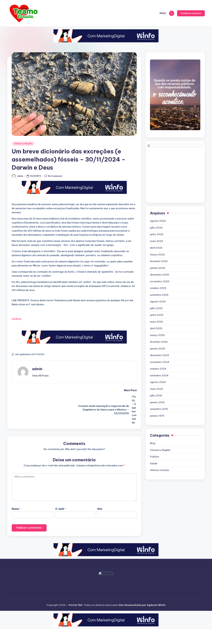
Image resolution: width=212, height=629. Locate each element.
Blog (152, 443)
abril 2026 (156, 247)
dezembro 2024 (159, 355)
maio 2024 (156, 388)
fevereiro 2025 (159, 341)
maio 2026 (156, 241)
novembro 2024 (159, 362)
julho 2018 (156, 395)
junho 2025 (156, 315)
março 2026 (157, 254)
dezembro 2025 (159, 274)
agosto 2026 (158, 220)
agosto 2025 (158, 301)
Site (99, 508)
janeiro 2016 (157, 402)
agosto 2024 (158, 382)
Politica (154, 456)
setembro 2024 (159, 375)
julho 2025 (156, 308)
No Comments (55, 176)
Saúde (153, 463)
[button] (191, 13)
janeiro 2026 (157, 268)
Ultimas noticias (159, 470)
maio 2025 (156, 321)
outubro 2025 (158, 288)
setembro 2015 (159, 409)
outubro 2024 (158, 368)
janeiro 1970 (157, 415)
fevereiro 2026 (159, 261)
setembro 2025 (159, 294)
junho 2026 (156, 234)
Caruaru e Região (23, 143)
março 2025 (157, 335)
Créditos (16, 318)
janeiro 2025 (157, 348)
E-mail (61, 508)
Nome (16, 508)
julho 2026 (156, 227)
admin (37, 369)
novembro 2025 (159, 281)
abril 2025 (156, 328)
